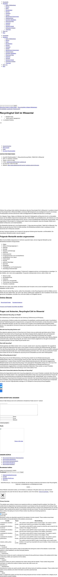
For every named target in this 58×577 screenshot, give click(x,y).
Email (14, 418)
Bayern (7, 7)
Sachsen (8, 24)
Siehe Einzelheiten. (44, 491)
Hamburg (8, 13)
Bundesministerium (17, 302)
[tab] (30, 146)
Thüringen (8, 29)
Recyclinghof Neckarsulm (9, 459)
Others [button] (1, 571)
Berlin (7, 8)
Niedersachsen (9, 18)
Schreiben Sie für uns (8, 478)
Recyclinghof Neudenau (9, 462)
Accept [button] (51, 491)
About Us (5, 480)
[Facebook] (29, 384)
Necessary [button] (2, 512)
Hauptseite (5, 2)
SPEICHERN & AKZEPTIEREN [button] (8, 576)
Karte (4, 149)
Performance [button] (3, 552)
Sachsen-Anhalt (10, 26)
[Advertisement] (29, 134)
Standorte (5, 3)
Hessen (8, 15)
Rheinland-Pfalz (10, 21)
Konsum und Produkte (5, 306)
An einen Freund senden (9, 151)
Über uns (5, 31)
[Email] (29, 389)
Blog (4, 33)
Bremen (8, 11)
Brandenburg (9, 10)
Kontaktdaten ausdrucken (6, 109)
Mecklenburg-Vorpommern (12, 16)
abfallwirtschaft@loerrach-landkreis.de (16, 162)
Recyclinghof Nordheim (9, 464)
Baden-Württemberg (11, 5)
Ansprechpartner (7, 146)
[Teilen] (29, 391)
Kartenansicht (16, 109)
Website (15, 420)
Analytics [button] (2, 558)
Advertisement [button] (3, 565)
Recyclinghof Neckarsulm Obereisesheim (13, 458)
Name (14, 416)
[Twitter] (29, 386)
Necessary (4, 514)
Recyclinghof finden (6, 302)
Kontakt (5, 476)
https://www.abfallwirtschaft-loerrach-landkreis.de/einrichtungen (23, 165)
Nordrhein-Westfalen (11, 20)
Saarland (8, 23)
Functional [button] (2, 545)
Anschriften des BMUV (17, 306)
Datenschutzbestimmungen (10, 475)
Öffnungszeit (6, 147)
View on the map (18, 441)
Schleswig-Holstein (10, 28)
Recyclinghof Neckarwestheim (10, 461)
